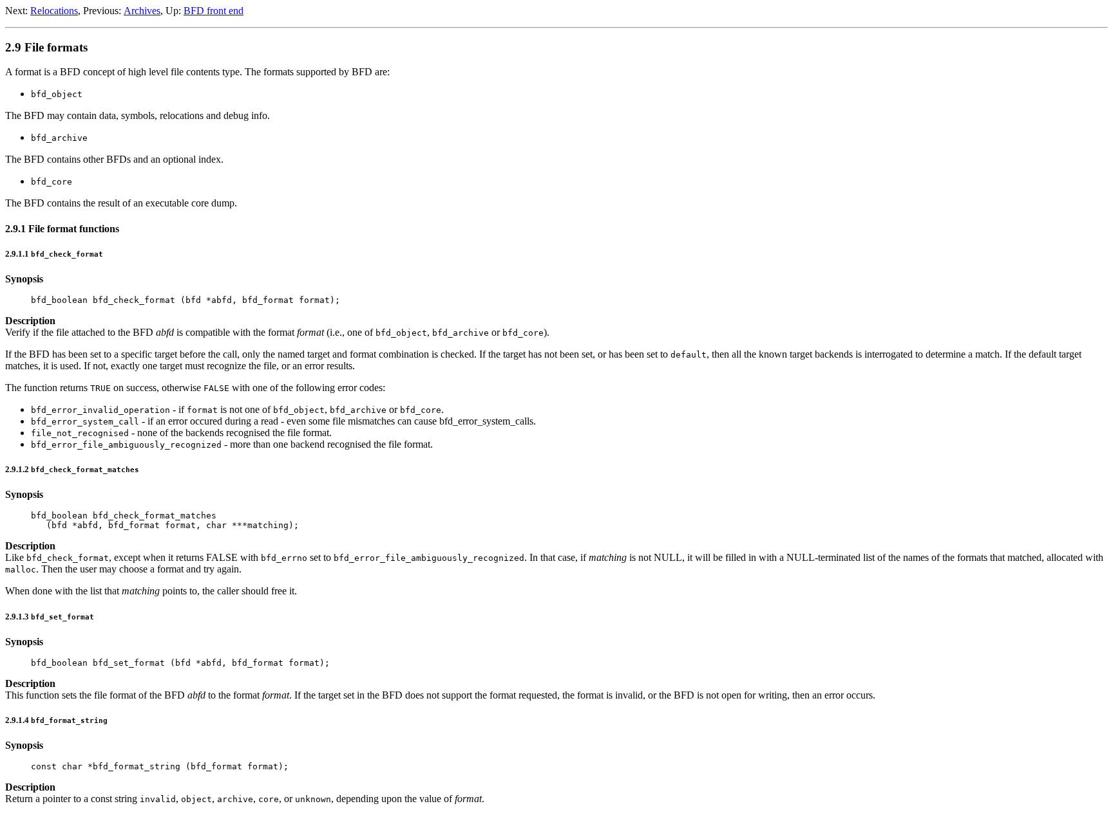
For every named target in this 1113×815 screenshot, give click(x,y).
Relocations (54, 10)
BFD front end (213, 10)
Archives (142, 10)
